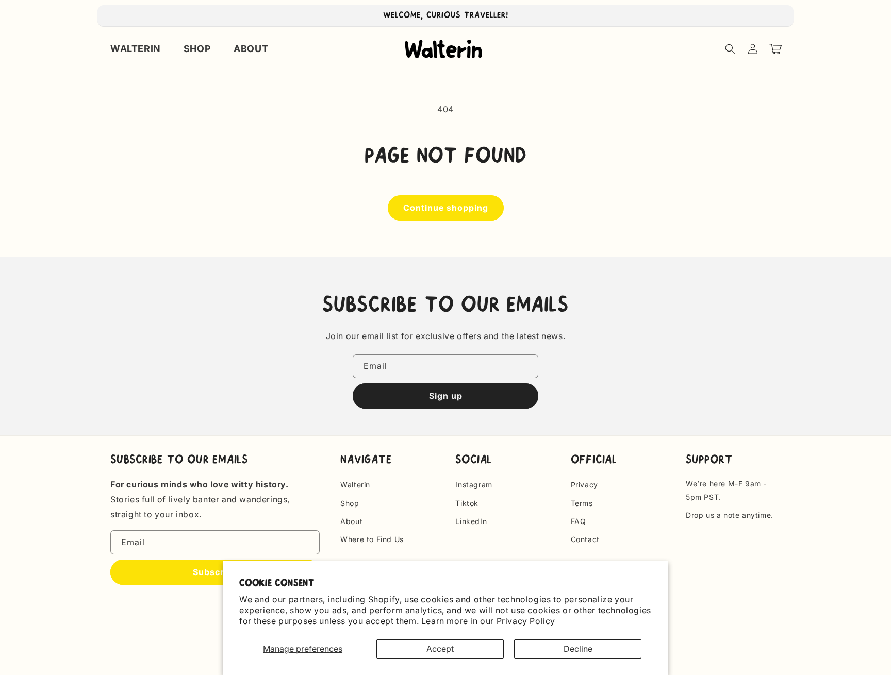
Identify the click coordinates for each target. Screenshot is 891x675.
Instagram (473, 484)
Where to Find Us (372, 539)
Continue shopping (445, 207)
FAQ (578, 521)
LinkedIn (471, 521)
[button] (730, 49)
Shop (349, 503)
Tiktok (466, 503)
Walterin (355, 484)
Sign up (446, 396)
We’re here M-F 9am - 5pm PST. (726, 490)
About (351, 521)
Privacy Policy (526, 621)
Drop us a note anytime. (729, 515)
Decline (578, 649)
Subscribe (215, 572)
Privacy (584, 484)
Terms (582, 503)
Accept (440, 649)
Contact (585, 539)
